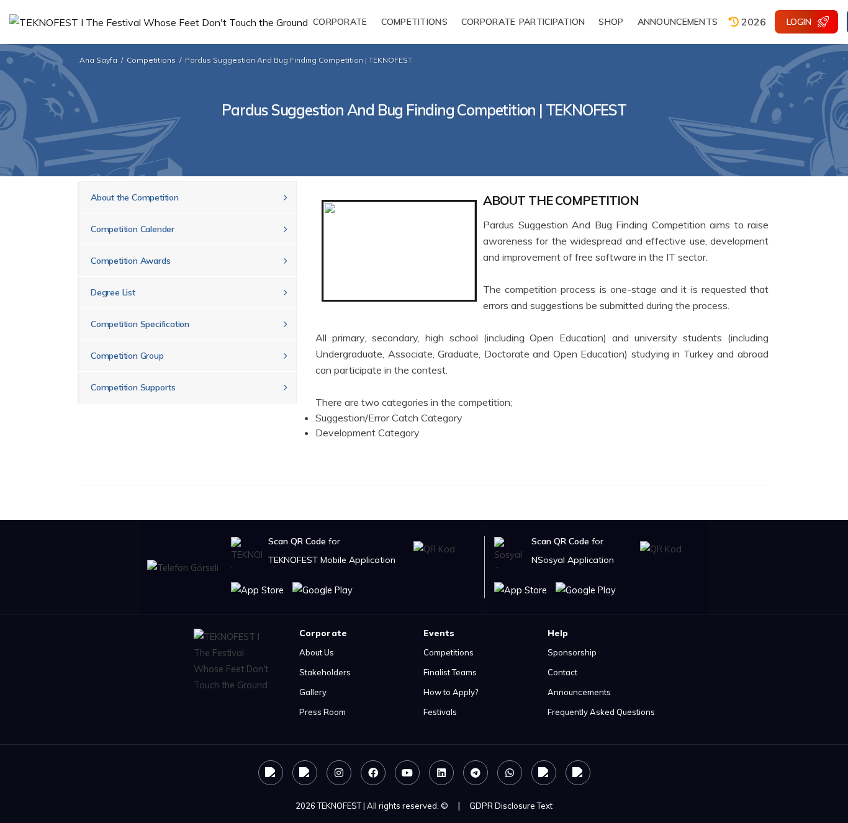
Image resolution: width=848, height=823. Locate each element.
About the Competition (135, 197)
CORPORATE (340, 21)
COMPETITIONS (414, 21)
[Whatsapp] (509, 772)
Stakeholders (325, 672)
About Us (316, 652)
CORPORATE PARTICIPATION (523, 21)
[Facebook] (373, 772)
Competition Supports (133, 387)
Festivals (440, 712)
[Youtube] (407, 772)
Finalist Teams (450, 672)
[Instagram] (339, 772)
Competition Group (127, 355)
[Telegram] (475, 772)
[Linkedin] (441, 772)
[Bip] (578, 772)
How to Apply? (450, 692)
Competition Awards (130, 260)
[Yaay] (543, 772)
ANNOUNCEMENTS (678, 21)
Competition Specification (140, 324)
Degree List (113, 292)
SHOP (610, 21)
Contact (562, 672)
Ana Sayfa (98, 60)
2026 (752, 22)
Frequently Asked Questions (601, 712)
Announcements (579, 692)
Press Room (322, 712)
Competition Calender (132, 229)
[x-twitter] (304, 772)
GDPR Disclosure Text (511, 806)
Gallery (313, 692)
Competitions (151, 60)
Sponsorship (572, 652)
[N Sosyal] (270, 772)
